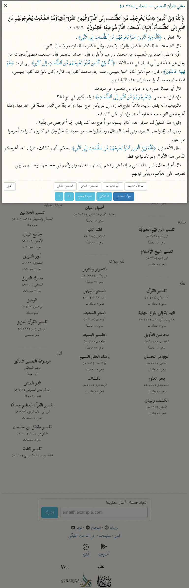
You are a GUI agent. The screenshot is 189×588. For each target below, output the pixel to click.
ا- (59, 196)
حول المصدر (123, 196)
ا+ (69, 196)
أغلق (9, 186)
